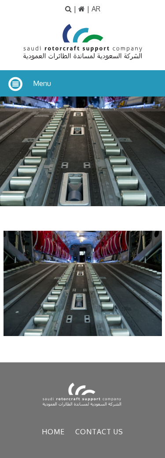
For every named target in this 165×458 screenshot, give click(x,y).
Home (53, 431)
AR (96, 8)
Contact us (99, 431)
